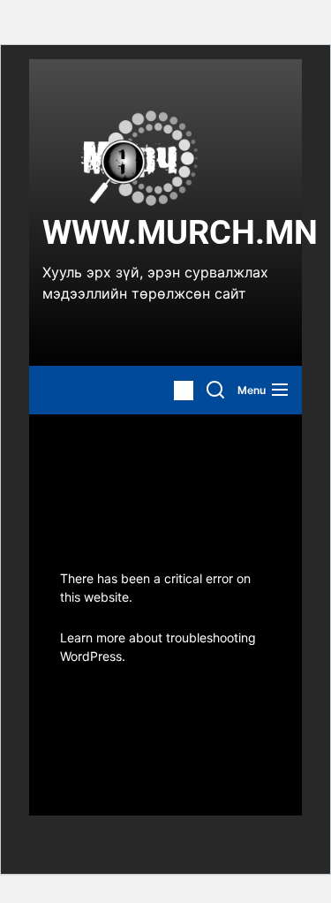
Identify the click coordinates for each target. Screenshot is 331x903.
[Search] (215, 390)
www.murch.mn (180, 232)
